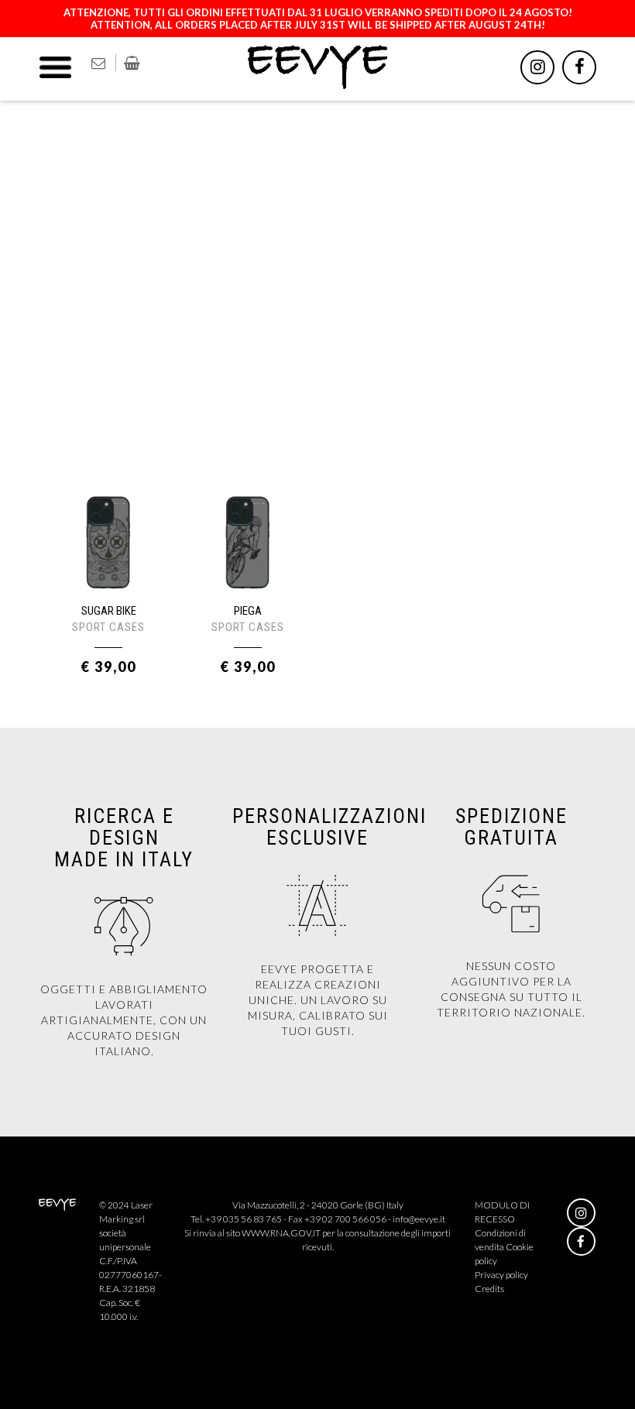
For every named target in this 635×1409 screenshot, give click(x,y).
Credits (489, 1288)
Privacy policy (501, 1274)
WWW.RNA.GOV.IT (281, 1233)
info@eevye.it (419, 1219)
